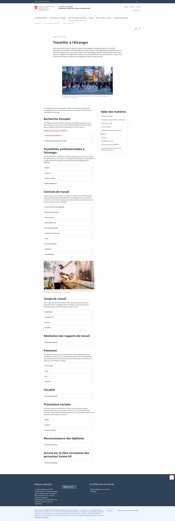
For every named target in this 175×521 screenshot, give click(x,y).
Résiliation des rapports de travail (111, 130)
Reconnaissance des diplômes (110, 144)
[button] (40, 18)
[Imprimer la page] (136, 28)
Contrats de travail (106, 123)
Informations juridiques (41, 517)
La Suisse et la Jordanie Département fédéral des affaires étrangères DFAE (74, 7)
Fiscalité (103, 137)
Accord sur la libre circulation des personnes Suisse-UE (111, 149)
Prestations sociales (107, 141)
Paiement (104, 134)
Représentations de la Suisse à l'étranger (100, 490)
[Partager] (139, 28)
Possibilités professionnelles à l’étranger (113, 120)
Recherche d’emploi (107, 116)
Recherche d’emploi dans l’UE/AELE (55, 130)
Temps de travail (106, 127)
